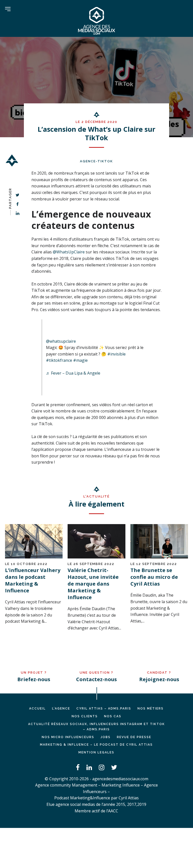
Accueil (37, 708)
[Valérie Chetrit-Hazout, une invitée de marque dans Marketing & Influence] (96, 557)
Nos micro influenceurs (68, 737)
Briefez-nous (33, 679)
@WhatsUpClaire (69, 252)
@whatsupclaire (61, 341)
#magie (80, 360)
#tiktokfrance (59, 360)
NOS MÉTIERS (150, 708)
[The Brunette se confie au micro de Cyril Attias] (159, 557)
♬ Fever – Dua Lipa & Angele (73, 373)
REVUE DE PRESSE (134, 737)
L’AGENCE (61, 708)
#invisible (116, 354)
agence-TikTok (96, 161)
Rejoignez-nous (159, 679)
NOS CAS (112, 716)
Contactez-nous (96, 679)
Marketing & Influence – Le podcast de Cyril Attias (96, 744)
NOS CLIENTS (85, 716)
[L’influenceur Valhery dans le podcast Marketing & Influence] (34, 557)
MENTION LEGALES (96, 752)
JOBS (106, 737)
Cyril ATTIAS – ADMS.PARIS (103, 708)
